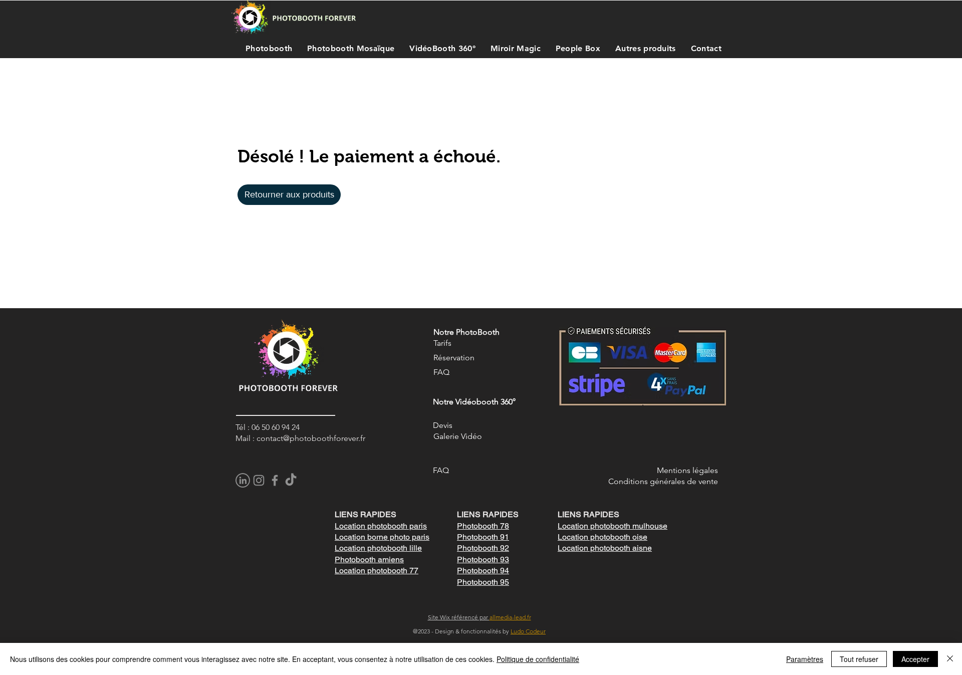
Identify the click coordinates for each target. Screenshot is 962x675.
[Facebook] (275, 480)
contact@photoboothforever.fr (311, 438)
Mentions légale (685, 470)
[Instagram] (259, 480)
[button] (266, 48)
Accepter (915, 659)
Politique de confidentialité (538, 659)
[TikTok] (291, 480)
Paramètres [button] (804, 659)
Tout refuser (859, 659)
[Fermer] (950, 659)
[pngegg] (242, 480)
